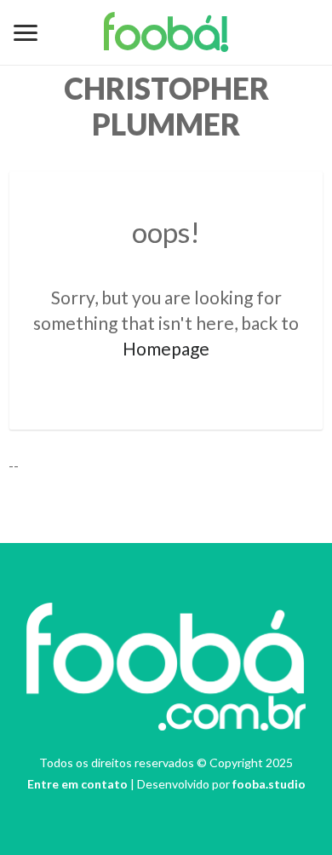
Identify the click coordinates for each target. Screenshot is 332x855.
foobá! (166, 37)
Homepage (166, 348)
